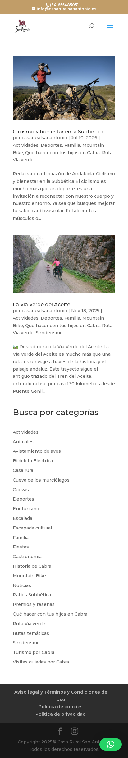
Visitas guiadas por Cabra (41, 662)
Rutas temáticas (31, 633)
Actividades (26, 145)
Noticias (22, 585)
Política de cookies (61, 706)
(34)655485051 (64, 4)
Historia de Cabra (32, 566)
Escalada (22, 518)
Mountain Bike (29, 576)
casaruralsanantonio (44, 138)
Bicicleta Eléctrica (33, 461)
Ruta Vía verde (29, 623)
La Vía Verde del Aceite (41, 304)
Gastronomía (27, 556)
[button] (110, 744)
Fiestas (21, 547)
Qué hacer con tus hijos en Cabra (62, 152)
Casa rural (23, 470)
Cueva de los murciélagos (41, 480)
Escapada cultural (32, 528)
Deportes (51, 145)
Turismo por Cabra (33, 652)
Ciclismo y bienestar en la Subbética (58, 132)
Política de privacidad (60, 714)
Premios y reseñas (34, 604)
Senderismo (49, 332)
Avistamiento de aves (37, 451)
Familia (72, 145)
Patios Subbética (32, 595)
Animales (23, 442)
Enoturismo (26, 508)
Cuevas (21, 489)
